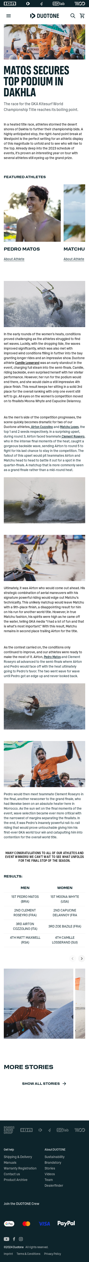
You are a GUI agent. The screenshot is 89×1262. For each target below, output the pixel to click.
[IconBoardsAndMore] (9, 1130)
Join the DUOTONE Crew (21, 1204)
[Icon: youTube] (6, 1239)
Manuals (10, 1162)
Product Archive (16, 1180)
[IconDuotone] (28, 3)
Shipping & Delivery (18, 1157)
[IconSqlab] (59, 3)
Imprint (8, 1253)
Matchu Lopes (69, 427)
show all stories (41, 1084)
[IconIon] (10, 3)
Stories (50, 1168)
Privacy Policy (52, 1253)
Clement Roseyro (72, 436)
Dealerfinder (54, 1185)
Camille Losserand (27, 363)
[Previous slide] (72, 958)
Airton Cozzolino (41, 427)
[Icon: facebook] (14, 1239)
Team (49, 1180)
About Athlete (14, 259)
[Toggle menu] (8, 16)
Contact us (12, 1174)
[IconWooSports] (80, 3)
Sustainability (55, 1157)
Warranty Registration (20, 1168)
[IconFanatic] (41, 3)
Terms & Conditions (28, 1253)
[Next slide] (81, 958)
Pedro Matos (52, 657)
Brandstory (53, 1162)
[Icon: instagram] (21, 1239)
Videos (50, 1174)
